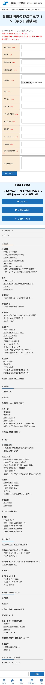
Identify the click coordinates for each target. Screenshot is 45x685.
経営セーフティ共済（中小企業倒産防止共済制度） (22, 473)
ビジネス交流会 (9, 329)
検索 (37, 674)
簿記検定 (6, 411)
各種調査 (6, 629)
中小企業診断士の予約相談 (13, 254)
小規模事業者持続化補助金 (13, 306)
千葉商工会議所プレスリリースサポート (18, 352)
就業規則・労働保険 (11, 485)
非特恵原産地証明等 (11, 450)
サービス (5, 439)
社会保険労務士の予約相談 (13, 260)
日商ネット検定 (9, 417)
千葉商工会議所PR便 (11, 341)
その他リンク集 (9, 632)
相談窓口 (6, 286)
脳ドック (6, 491)
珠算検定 (6, 414)
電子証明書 (7, 502)
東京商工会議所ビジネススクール (16, 373)
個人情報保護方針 (7, 231)
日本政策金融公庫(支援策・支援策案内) (18, 283)
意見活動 (6, 623)
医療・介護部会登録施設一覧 (14, 523)
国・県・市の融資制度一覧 (13, 318)
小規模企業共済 (9, 471)
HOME (12, 683)
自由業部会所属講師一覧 (12, 531)
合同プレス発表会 (10, 335)
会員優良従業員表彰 (11, 482)
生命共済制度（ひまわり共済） (15, 462)
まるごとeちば (9, 585)
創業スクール (8, 280)
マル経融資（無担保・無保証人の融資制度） (20, 315)
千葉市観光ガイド (10, 556)
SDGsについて (8, 520)
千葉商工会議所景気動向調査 (14, 626)
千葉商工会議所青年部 (11, 647)
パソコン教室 (8, 367)
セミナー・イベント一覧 (11, 657)
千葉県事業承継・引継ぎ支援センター (17, 298)
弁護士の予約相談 (10, 257)
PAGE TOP (41, 674)
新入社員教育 (8, 361)
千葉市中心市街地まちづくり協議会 (16, 553)
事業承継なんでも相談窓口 (13, 266)
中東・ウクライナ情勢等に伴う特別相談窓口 (20, 272)
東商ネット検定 (9, 420)
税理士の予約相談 (10, 252)
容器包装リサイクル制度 (12, 525)
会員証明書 (7, 505)
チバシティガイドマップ (12, 582)
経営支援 (5, 243)
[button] (22, 201)
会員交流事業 (8, 338)
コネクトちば (8, 321)
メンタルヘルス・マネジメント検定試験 (18, 423)
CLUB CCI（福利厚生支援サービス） (17, 494)
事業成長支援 (8, 289)
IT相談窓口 (7, 263)
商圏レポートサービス (11, 347)
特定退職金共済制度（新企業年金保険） (18, 465)
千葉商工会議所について (11, 592)
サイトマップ (6, 235)
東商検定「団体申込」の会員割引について (19, 426)
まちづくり (6, 539)
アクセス (21, 683)
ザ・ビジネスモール (11, 344)
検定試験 (6, 364)
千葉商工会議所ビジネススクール (16, 370)
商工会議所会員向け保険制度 (14, 468)
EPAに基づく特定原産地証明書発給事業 (18, 448)
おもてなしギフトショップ (13, 332)
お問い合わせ (32, 683)
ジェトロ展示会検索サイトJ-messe (16, 349)
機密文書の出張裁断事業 (12, 528)
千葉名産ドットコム (11, 579)
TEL (41, 683)
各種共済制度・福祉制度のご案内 (16, 459)
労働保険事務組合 (10, 488)
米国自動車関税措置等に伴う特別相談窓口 (19, 269)
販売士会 (6, 649)
